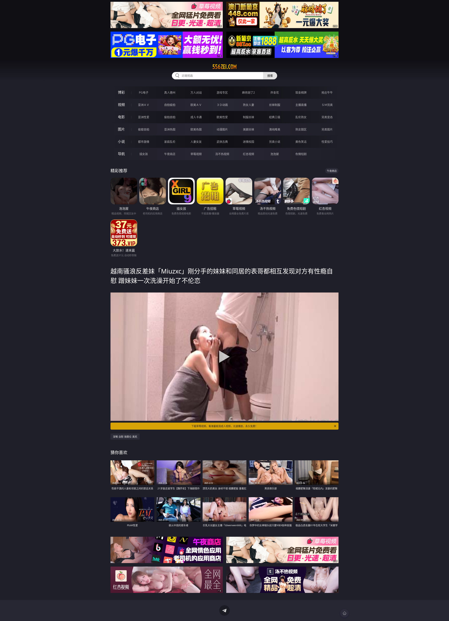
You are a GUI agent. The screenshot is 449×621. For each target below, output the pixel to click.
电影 (121, 117)
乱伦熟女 (301, 117)
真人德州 (169, 92)
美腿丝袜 (248, 129)
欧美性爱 (222, 117)
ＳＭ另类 (327, 105)
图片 (121, 129)
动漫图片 (222, 129)
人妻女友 (196, 142)
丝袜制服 (274, 105)
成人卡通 (196, 117)
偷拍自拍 (169, 117)
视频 (121, 104)
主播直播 (301, 105)
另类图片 (327, 129)
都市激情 (143, 142)
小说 (121, 141)
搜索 (270, 76)
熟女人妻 (248, 105)
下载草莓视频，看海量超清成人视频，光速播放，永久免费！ (224, 426)
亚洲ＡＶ (143, 105)
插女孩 (143, 154)
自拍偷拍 (169, 105)
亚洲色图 (169, 129)
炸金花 (274, 92)
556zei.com (224, 66)
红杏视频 (248, 154)
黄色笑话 (301, 142)
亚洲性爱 (143, 117)
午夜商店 (169, 154)
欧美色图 (196, 129)
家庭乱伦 (169, 142)
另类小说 (274, 142)
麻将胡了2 (248, 92)
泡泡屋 (274, 154)
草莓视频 (196, 154)
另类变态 (327, 117)
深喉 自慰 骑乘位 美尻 (125, 436)
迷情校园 (248, 142)
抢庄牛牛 (327, 92)
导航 (121, 154)
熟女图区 (301, 129)
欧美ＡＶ (196, 105)
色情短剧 (301, 154)
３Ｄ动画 (222, 105)
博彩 (121, 92)
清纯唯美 (274, 129)
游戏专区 (222, 92)
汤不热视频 (222, 154)
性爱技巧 (327, 142)
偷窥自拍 (143, 129)
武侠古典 (222, 142)
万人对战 (196, 92)
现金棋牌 (301, 92)
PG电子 (143, 92)
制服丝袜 (248, 117)
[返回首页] (344, 613)
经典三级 (274, 117)
